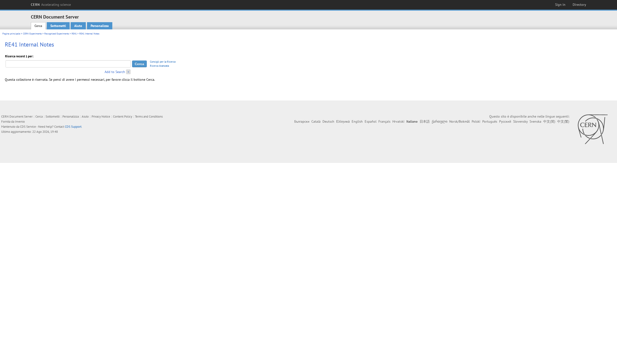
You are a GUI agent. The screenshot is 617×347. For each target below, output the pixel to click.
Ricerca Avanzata (159, 65)
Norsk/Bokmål (459, 121)
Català (316, 121)
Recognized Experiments (56, 33)
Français (384, 121)
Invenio (20, 122)
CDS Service (28, 127)
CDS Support (73, 127)
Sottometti (58, 26)
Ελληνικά (343, 121)
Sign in (560, 4)
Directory (579, 4)
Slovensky (520, 121)
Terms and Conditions (149, 116)
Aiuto (78, 26)
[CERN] (592, 129)
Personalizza (100, 26)
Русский (505, 121)
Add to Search (115, 72)
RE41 (74, 33)
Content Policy (122, 116)
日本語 (425, 121)
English (357, 121)
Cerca (38, 26)
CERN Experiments (32, 33)
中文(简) (549, 121)
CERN (51, 4)
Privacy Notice (101, 116)
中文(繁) (563, 121)
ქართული (439, 121)
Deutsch (328, 121)
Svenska (535, 121)
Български (301, 121)
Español (370, 121)
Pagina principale (11, 33)
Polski (476, 121)
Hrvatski (398, 121)
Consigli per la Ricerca (162, 61)
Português (489, 121)
